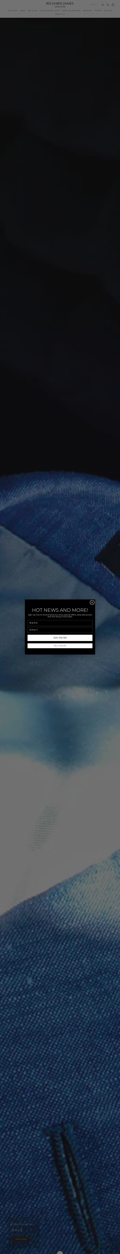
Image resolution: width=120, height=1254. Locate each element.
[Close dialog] (92, 602)
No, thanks (60, 646)
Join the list (60, 638)
